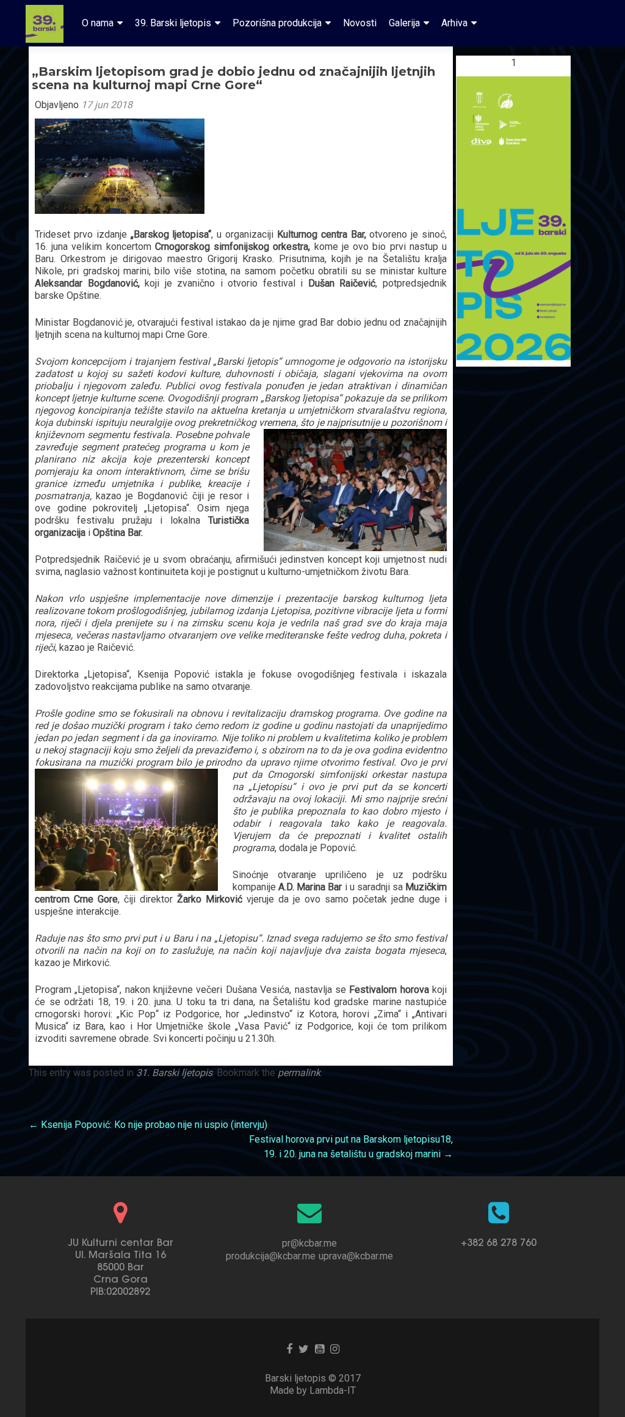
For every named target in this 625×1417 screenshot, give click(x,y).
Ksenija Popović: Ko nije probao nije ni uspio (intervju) (148, 1124)
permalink (299, 1072)
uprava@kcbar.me (356, 1256)
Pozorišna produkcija (277, 23)
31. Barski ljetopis (174, 1072)
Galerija (404, 23)
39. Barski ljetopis (173, 23)
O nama (98, 23)
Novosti (360, 23)
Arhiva (454, 23)
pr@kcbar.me (309, 1243)
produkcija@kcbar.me (271, 1256)
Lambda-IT (332, 1390)
